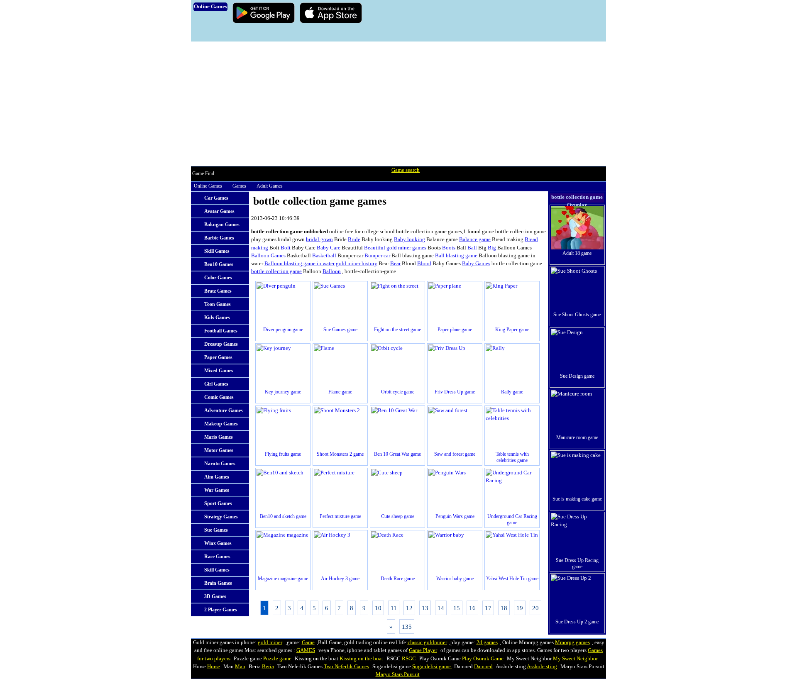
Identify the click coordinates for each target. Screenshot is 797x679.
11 (394, 607)
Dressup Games (221, 344)
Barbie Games (219, 237)
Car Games (216, 197)
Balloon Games (268, 256)
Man (240, 666)
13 (425, 607)
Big (492, 248)
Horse (213, 666)
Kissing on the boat (361, 659)
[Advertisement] (398, 104)
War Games (216, 490)
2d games (487, 642)
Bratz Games (218, 290)
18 (504, 607)
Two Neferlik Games (346, 666)
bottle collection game (276, 271)
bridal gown (319, 239)
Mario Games (218, 437)
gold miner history (356, 263)
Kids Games (217, 317)
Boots (448, 248)
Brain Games (218, 583)
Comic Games (219, 397)
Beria (268, 666)
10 (378, 607)
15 (456, 607)
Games (239, 185)
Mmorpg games (572, 642)
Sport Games (218, 503)
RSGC (409, 659)
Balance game (475, 239)
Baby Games (476, 263)
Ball (472, 248)
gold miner (270, 642)
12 (409, 607)
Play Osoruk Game (483, 659)
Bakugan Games (222, 224)
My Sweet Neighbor (575, 659)
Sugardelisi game (432, 666)
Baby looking (409, 239)
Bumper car (377, 256)
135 (407, 626)
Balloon (332, 271)
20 (535, 607)
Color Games (218, 277)
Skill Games (217, 251)
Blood (424, 263)
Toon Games (217, 304)
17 (488, 607)
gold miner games (406, 248)
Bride (354, 239)
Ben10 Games (218, 264)
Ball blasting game (456, 256)
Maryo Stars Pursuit (398, 674)
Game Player (423, 650)
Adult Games (270, 185)
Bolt (286, 248)
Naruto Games (219, 463)
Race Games (217, 556)
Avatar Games (219, 211)
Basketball (324, 256)
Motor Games (218, 450)
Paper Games (218, 357)
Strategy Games (221, 516)
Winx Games (218, 543)
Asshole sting (542, 666)
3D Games (215, 596)
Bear (395, 263)
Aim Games (216, 476)
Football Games (220, 330)
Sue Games (216, 530)
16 (472, 607)
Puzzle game (277, 659)
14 (441, 607)
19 (519, 607)
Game (308, 642)
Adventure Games (223, 410)
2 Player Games (220, 609)
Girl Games (216, 383)
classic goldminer (427, 642)
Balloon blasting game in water (299, 263)
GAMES (305, 650)
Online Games (208, 185)
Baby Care (328, 248)
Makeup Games (221, 423)
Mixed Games (218, 370)
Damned (483, 666)
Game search (405, 170)
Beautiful (374, 248)
